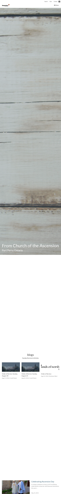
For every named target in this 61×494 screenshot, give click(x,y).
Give (51, 1)
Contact (55, 1)
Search (46, 1)
